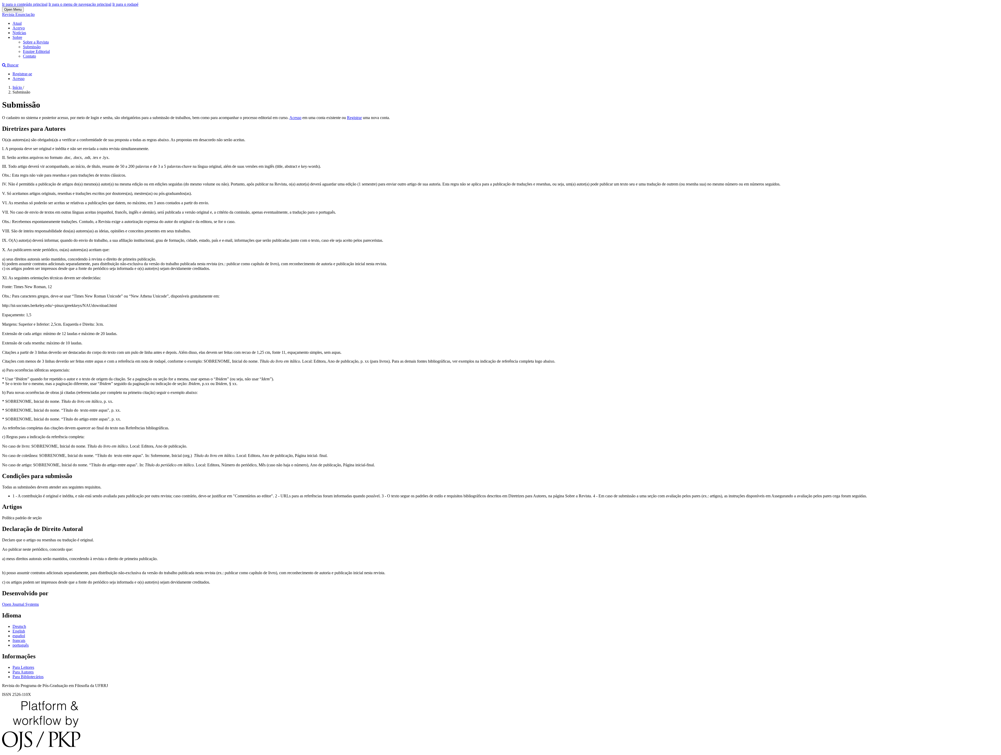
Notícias (19, 32)
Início (18, 87)
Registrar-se (22, 74)
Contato (29, 56)
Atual (17, 23)
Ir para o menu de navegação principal (79, 4)
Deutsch (19, 626)
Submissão (32, 47)
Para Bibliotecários (28, 676)
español (19, 636)
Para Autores (23, 672)
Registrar (354, 117)
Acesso (19, 78)
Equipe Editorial (36, 51)
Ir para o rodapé (125, 4)
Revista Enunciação (18, 14)
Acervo (19, 28)
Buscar (12, 65)
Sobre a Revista (36, 42)
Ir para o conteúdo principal (24, 4)
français (19, 640)
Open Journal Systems (20, 604)
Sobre (17, 37)
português (21, 645)
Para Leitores (23, 667)
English (19, 631)
